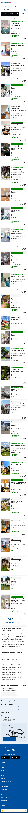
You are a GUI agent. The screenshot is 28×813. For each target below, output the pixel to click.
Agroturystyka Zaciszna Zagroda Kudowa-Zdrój (16, 170)
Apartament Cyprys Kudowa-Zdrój (18, 542)
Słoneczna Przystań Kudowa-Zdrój (18, 446)
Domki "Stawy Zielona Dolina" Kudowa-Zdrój (18, 580)
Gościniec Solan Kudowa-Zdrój (18, 404)
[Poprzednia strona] (7, 618)
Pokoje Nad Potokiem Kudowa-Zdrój (18, 111)
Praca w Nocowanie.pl (6, 781)
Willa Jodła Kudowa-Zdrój (17, 25)
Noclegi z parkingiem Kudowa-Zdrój (8, 692)
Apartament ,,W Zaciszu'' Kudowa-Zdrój (17, 87)
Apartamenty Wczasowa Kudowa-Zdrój (16, 234)
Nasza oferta (4, 770)
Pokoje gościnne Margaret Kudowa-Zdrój (17, 210)
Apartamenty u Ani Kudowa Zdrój (17, 298)
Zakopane (3, 805)
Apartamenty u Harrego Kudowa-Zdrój (16, 501)
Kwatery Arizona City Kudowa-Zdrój (18, 561)
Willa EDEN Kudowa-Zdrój (17, 371)
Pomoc (2, 765)
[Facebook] (2, 750)
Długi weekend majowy (6, 804)
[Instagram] (13, 750)
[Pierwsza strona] (5, 618)
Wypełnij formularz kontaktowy (10, 708)
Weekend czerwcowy (20, 804)
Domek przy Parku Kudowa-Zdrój (17, 351)
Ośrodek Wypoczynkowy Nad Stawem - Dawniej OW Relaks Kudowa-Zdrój (18, 600)
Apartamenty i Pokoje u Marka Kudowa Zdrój (18, 191)
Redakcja (3, 792)
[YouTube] (8, 750)
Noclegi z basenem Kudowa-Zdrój (8, 688)
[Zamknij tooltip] (17, 13)
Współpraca (4, 775)
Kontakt (3, 762)
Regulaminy (4, 800)
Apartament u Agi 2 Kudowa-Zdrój (18, 277)
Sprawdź (13, 18)
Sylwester (13, 804)
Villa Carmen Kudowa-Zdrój (17, 464)
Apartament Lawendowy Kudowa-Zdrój (16, 334)
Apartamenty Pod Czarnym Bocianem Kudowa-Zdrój (17, 125)
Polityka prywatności (6, 797)
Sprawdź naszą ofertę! (9, 739)
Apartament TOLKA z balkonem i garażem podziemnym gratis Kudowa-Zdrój (18, 483)
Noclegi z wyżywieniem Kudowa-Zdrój (9, 690)
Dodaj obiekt (4, 789)
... (17, 618)
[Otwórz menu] (2, 2)
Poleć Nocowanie (5, 773)
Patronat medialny (5, 786)
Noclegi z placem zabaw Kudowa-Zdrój (9, 694)
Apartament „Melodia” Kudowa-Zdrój (18, 255)
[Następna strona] (23, 618)
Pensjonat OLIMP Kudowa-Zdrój (18, 45)
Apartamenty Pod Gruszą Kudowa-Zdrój (17, 389)
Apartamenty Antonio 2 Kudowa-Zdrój (16, 148)
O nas (2, 767)
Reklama (3, 778)
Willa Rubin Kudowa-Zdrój (17, 319)
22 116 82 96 (6, 718)
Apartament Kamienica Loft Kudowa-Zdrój (17, 523)
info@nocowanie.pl (7, 715)
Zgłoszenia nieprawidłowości (8, 784)
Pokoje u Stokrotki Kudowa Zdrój (17, 66)
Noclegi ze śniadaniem (7, 6)
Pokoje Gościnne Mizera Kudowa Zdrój (16, 424)
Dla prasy (3, 795)
